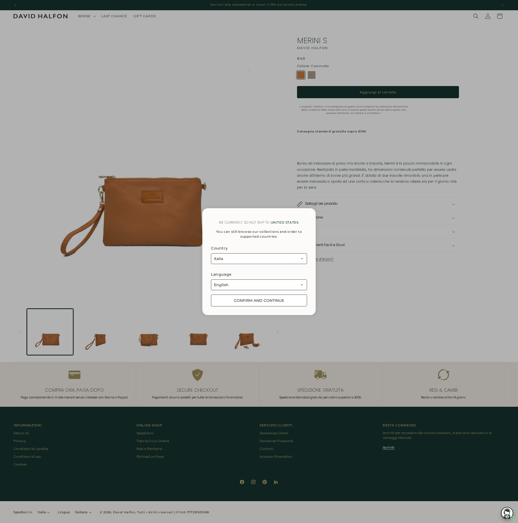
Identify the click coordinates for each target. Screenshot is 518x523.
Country (219, 248)
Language (221, 274)
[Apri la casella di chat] (507, 512)
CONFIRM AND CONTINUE (259, 300)
